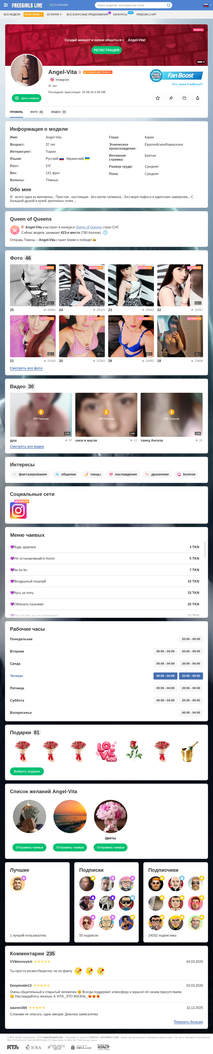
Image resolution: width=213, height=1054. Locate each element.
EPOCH (94, 1037)
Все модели (12, 14)
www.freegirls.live (53, 1037)
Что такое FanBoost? (187, 84)
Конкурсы (120, 14)
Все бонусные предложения (87, 14)
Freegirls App (146, 14)
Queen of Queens (89, 227)
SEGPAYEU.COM (109, 1037)
